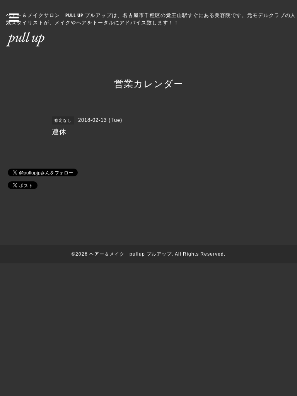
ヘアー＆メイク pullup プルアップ (130, 254)
